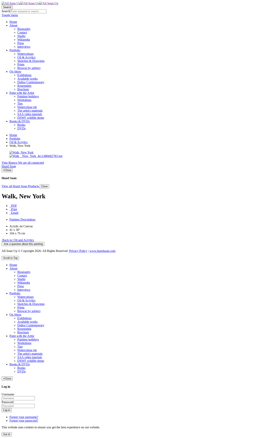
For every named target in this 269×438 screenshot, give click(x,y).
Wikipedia (23, 282)
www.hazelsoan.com (102, 251)
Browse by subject (28, 311)
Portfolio (14, 138)
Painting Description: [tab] (22, 219)
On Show (15, 314)
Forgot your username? (23, 417)
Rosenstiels (24, 328)
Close (44, 186)
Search (6, 11)
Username (8, 394)
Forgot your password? (23, 420)
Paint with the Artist (21, 336)
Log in (6, 410)
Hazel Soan (9, 166)
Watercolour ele (27, 350)
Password (8, 402)
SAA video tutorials (29, 357)
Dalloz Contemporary (30, 325)
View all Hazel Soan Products (21, 186)
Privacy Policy (78, 251)
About (13, 268)
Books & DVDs (19, 364)
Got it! (6, 434)
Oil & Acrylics (18, 142)
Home (13, 135)
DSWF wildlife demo (30, 360)
